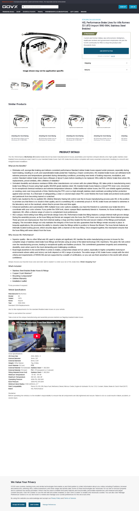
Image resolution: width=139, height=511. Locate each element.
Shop (18, 12)
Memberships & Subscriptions (56, 12)
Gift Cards (74, 12)
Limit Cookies (34, 505)
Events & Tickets (29, 12)
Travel (40, 12)
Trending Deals (8, 12)
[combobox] (40, 6)
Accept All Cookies (19, 505)
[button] (106, 63)
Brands (83, 12)
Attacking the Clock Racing (91, 19)
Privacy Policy (56, 498)
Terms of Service (70, 498)
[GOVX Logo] (10, 6)
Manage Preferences (49, 505)
